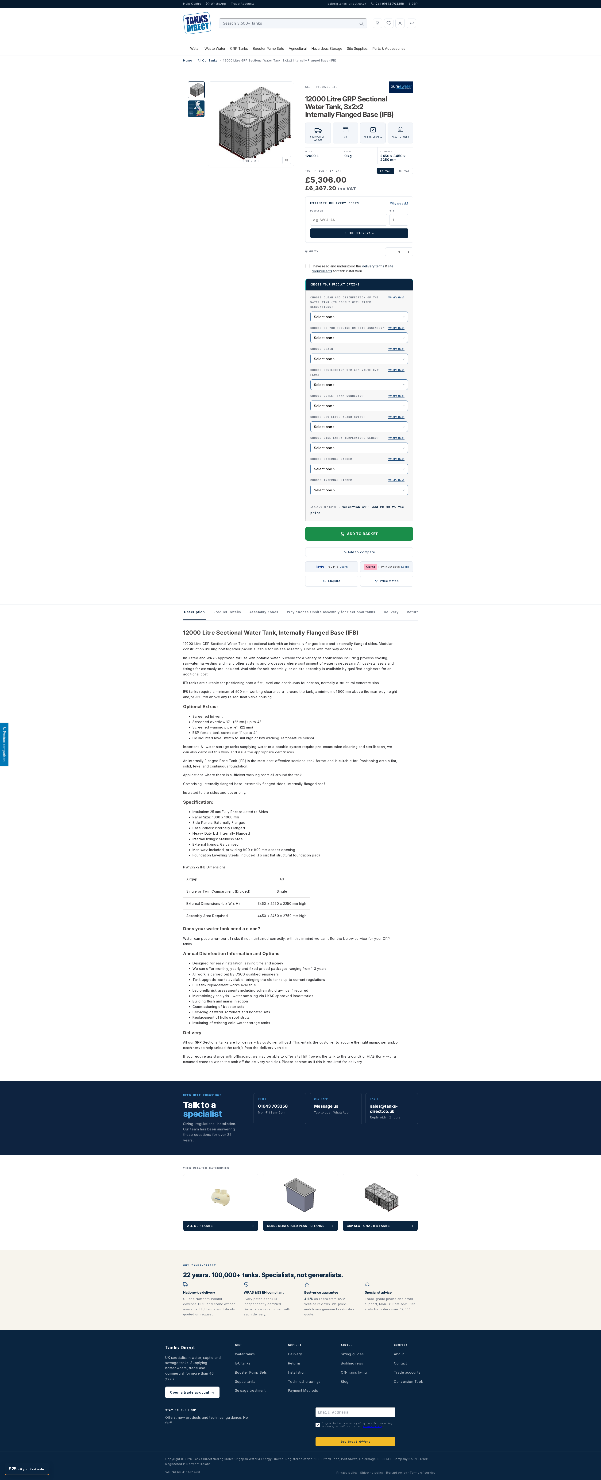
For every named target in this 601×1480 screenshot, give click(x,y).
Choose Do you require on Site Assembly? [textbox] (359, 328)
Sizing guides (352, 1354)
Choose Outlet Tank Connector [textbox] (359, 395)
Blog (344, 1382)
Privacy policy (347, 1472)
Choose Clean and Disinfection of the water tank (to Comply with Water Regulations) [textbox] (359, 301)
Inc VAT (403, 171)
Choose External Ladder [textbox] (359, 459)
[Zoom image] (286, 160)
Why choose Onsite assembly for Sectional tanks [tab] (331, 612)
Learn (344, 566)
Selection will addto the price (357, 510)
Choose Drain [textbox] (359, 349)
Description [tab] (194, 612)
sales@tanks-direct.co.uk (346, 3)
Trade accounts (407, 1372)
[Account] (400, 23)
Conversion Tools (409, 1382)
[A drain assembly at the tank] (396, 349)
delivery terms (373, 266)
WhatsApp (218, 3)
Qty (391, 210)
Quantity (311, 251)
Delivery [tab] (391, 612)
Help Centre (192, 3)
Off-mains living (354, 1372)
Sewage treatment (250, 1390)
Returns (294, 1363)
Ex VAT (385, 171)
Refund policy (396, 1472)
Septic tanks (245, 1382)
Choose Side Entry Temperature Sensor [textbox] (359, 437)
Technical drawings (304, 1382)
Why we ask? (399, 203)
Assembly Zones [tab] (264, 612)
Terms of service (423, 1472)
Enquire (334, 581)
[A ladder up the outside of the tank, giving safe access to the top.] (396, 459)
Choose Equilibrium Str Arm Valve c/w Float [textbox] (359, 372)
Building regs (352, 1363)
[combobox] (293, 23)
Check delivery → (359, 233)
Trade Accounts (242, 3)
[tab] (196, 89)
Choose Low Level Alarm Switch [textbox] (359, 417)
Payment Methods (303, 1390)
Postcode (316, 210)
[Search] (361, 24)
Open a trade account (192, 1392)
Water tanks (245, 1354)
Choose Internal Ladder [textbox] (359, 480)
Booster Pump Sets (251, 1372)
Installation (297, 1372)
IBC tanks (242, 1363)
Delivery (295, 1354)
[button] (411, 23)
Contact (400, 1363)
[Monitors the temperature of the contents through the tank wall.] (396, 438)
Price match (389, 581)
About (399, 1354)
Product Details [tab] (227, 612)
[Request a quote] (377, 23)
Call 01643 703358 (389, 3)
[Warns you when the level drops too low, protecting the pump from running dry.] (396, 417)
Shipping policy (372, 1472)
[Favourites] (388, 23)
